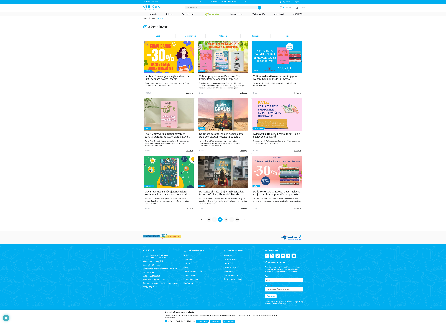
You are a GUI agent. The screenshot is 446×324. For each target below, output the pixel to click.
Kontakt (186, 267)
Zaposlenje (188, 259)
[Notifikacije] (6, 318)
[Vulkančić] (212, 14)
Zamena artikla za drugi (233, 279)
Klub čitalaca (188, 283)
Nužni (170, 321)
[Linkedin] (294, 256)
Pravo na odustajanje (191, 279)
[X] (272, 256)
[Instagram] (277, 256)
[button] (300, 8)
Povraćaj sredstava (231, 275)
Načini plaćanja (229, 259)
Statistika (179, 321)
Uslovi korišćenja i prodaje (193, 271)
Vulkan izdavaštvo (149, 18)
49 (226, 219)
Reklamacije (228, 271)
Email (267, 276)
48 (220, 219)
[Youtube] (283, 256)
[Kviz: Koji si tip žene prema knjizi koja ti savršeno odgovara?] (277, 114)
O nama (186, 255)
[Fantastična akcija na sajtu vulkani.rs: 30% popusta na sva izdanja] (169, 57)
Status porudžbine (152, 2)
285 (237, 219)
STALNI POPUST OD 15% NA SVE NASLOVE (223, 2)
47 (214, 219)
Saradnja (187, 263)
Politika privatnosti (190, 275)
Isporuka (227, 263)
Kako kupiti (228, 255)
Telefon (268, 286)
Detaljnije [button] (189, 93)
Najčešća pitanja (230, 267)
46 (209, 219)
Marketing (191, 321)
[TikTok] (288, 256)
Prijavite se (271, 296)
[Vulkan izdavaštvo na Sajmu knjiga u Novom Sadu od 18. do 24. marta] (277, 57)
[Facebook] (267, 256)
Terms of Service (277, 304)
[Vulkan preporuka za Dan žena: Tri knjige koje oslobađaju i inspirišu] (223, 57)
